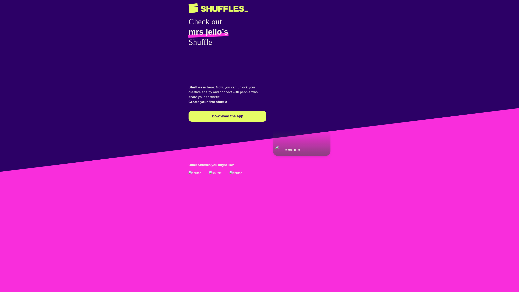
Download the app (227, 116)
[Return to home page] (218, 8)
